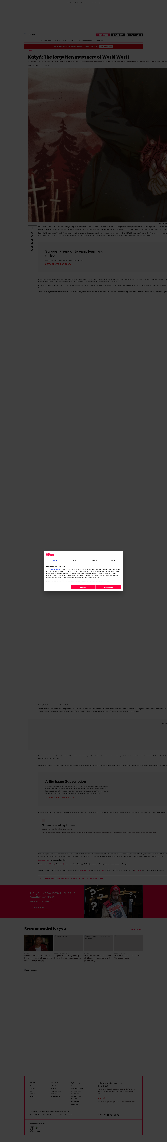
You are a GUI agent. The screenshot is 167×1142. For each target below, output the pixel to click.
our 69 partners (56, 569)
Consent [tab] (54, 560)
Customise (83, 587)
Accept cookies (108, 587)
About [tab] (113, 560)
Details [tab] (74, 560)
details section (105, 581)
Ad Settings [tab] (93, 560)
